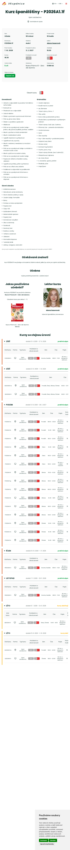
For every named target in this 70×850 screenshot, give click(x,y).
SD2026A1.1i (8, 394)
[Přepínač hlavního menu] (66, 4)
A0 (31, 358)
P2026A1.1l (8, 506)
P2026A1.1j (8, 489)
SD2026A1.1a (8, 386)
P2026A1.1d (8, 447)
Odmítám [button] (53, 840)
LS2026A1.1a (8, 650)
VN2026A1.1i (8, 595)
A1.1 (37, 358)
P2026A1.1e (8, 455)
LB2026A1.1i (8, 623)
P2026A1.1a (8, 422)
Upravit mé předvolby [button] (47, 844)
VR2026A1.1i (8, 568)
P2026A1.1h (8, 523)
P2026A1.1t (8, 515)
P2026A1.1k (8, 498)
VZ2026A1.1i (8, 358)
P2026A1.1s (8, 540)
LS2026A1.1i (8, 658)
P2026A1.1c (8, 438)
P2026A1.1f (8, 472)
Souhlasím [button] (43, 840)
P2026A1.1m (8, 532)
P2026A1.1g (8, 481)
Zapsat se (10, 76)
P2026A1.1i (8, 464)
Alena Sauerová (53, 43)
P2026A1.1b (8, 430)
